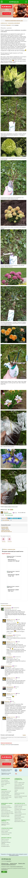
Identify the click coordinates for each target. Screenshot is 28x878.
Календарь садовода (5, 792)
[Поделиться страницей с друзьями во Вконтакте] (8, 518)
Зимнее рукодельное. (5, 530)
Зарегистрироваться (6, 743)
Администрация (13, 863)
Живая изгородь (18, 810)
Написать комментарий (6, 605)
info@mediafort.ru (4, 869)
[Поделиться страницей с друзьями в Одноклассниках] (6, 518)
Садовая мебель (18, 818)
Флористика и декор (5, 816)
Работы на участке (5, 839)
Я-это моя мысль (8, 607)
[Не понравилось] (14, 609)
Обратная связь (5, 863)
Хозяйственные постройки (6, 832)
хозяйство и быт (4, 23)
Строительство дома (5, 829)
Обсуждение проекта (13, 855)
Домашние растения (5, 814)
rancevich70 (10, 541)
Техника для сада (4, 822)
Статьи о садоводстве (5, 783)
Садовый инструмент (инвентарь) (5, 824)
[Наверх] (27, 356)
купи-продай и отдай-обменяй (14, 23)
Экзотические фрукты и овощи (7, 813)
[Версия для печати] (11, 520)
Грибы (16, 791)
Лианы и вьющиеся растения (7, 811)
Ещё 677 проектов (6, 553)
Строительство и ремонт (7, 828)
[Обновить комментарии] (27, 358)
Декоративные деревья (5, 805)
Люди (2, 786)
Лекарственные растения (6, 795)
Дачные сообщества (5, 781)
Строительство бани (5, 834)
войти (3, 744)
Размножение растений (19, 788)
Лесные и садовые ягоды (19, 782)
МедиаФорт (9, 861)
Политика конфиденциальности (8, 864)
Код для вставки (6, 520)
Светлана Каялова (8, 666)
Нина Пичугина (13, 866)
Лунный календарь (5, 794)
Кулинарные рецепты (5, 846)
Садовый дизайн (18, 815)
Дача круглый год (4, 840)
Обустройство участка (20, 803)
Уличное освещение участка (20, 813)
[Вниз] (27, 360)
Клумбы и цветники (18, 806)
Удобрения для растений (19, 793)
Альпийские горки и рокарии (20, 809)
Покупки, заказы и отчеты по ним (10, 506)
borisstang (3, 541)
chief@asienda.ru (19, 866)
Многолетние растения (5, 810)
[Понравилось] (16, 609)
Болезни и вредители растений (21, 796)
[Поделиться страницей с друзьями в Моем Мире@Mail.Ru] (9, 518)
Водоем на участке (18, 807)
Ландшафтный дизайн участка (21, 804)
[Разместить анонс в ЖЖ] (19, 518)
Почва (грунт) (17, 794)
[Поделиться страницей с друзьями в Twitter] (11, 518)
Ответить (6, 617)
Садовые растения (18, 785)
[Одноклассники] (20, 770)
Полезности (4, 789)
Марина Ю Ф (7, 701)
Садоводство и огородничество (18, 779)
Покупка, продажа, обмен (6, 797)
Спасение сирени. (4, 527)
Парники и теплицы (18, 797)
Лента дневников (4, 780)
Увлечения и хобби (5, 844)
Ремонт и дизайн (4, 831)
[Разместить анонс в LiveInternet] (15, 518)
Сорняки (16, 790)
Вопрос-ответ (4, 784)
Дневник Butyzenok (5, 525)
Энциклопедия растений (6, 791)
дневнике (16, 25)
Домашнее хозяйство (6, 837)
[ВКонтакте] (16, 770)
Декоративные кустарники (6, 807)
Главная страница (5, 778)
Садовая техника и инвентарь (5, 820)
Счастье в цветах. (4, 528)
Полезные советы (4, 798)
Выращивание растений (19, 787)
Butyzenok (9, 25)
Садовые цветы (4, 808)
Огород (16, 781)
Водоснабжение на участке (20, 821)
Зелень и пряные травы (19, 784)
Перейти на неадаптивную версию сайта (14, 20)
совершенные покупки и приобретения (12, 30)
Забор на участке (18, 812)
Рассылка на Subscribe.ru (16, 774)
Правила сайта (21, 863)
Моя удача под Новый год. (6, 531)
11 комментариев (9, 515)
